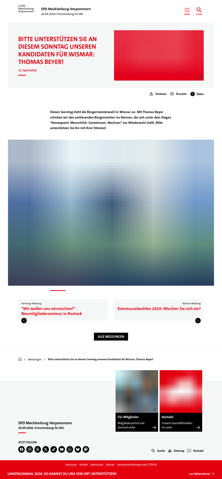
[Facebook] (21, 449)
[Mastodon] (86, 449)
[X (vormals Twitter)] (45, 449)
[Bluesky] (78, 449)
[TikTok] (53, 449)
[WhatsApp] (69, 449)
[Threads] (37, 449)
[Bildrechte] (200, 77)
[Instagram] (29, 449)
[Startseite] (20, 359)
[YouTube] (61, 449)
